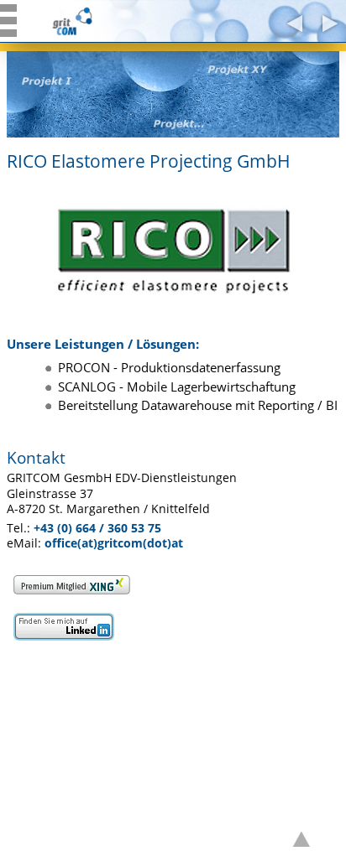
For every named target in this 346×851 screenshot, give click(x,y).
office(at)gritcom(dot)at (114, 543)
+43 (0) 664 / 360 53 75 (97, 528)
